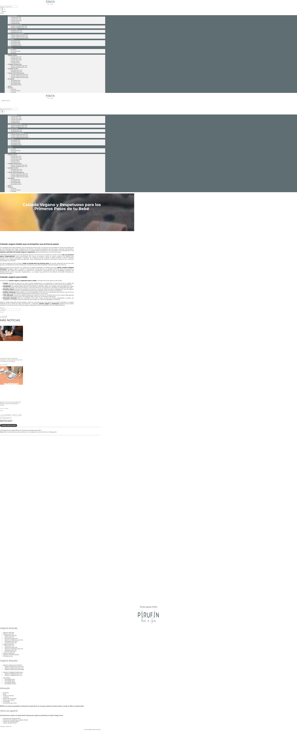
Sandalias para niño (16, 71)
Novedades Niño (15, 41)
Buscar (2, 308)
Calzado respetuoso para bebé (19, 38)
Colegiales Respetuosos (15, 24)
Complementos (15, 62)
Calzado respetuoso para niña (19, 36)
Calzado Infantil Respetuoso (16, 33)
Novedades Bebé (16, 44)
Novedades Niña (15, 42)
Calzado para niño (16, 19)
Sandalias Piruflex (13, 29)
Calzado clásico (15, 22)
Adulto (10, 86)
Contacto (13, 49)
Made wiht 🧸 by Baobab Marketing (92, 729)
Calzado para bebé (16, 20)
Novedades (11, 39)
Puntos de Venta (15, 51)
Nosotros (10, 48)
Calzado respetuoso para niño (19, 35)
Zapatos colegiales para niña (19, 26)
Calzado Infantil (12, 16)
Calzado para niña (16, 17)
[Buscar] (2, 9)
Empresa (13, 52)
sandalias (47, 267)
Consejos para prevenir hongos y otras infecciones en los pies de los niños (11, 360)
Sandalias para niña (16, 30)
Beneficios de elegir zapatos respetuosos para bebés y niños (10, 403)
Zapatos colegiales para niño (19, 27)
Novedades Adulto (16, 45)
